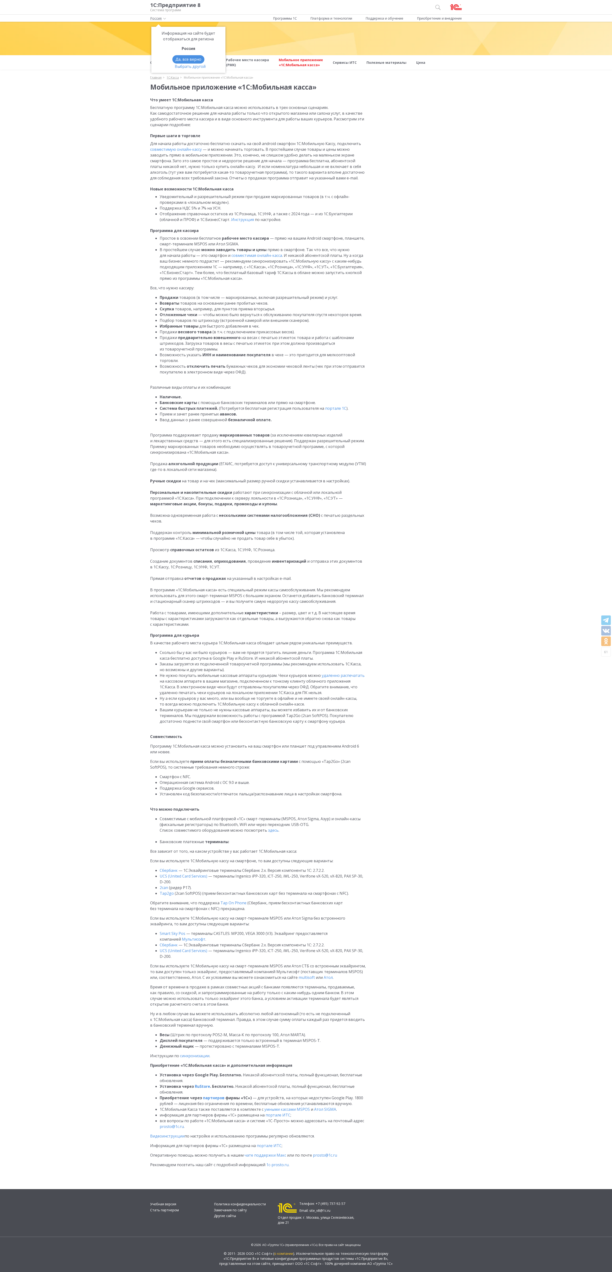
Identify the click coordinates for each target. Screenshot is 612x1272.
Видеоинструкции (167, 1136)
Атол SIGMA (325, 1109)
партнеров (213, 1097)
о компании (283, 1253)
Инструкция (242, 219)
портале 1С (335, 408)
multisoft (307, 977)
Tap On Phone (233, 902)
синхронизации (194, 1055)
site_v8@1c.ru (319, 1210)
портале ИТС (278, 1115)
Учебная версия (163, 1204)
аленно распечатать (343, 675)
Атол (328, 977)
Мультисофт (193, 939)
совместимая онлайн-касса (256, 255)
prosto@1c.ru (172, 1126)
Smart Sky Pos (172, 933)
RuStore (202, 1086)
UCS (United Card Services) (183, 876)
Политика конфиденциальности (240, 1204)
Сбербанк (169, 870)
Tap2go (167, 893)
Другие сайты (225, 1215)
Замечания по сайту (230, 1210)
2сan (164, 887)
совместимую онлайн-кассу (176, 149)
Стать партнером (164, 1210)
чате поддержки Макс (265, 1155)
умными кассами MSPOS (287, 1109)
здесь (273, 830)
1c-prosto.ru (277, 1164)
